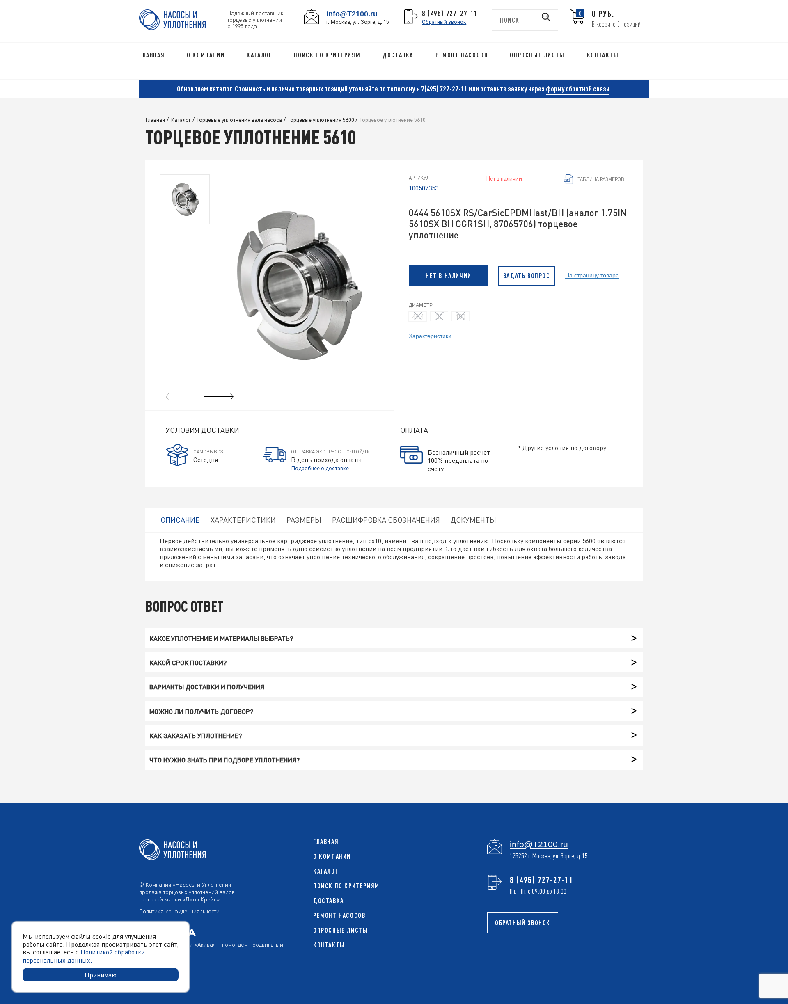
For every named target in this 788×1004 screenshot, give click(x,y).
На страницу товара (592, 275)
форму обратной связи (577, 88)
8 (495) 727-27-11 (450, 13)
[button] (219, 396)
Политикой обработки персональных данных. (84, 955)
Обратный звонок (444, 21)
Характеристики (430, 335)
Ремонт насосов (461, 55)
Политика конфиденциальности (179, 911)
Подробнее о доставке (320, 467)
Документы (473, 519)
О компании (205, 55)
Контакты (603, 55)
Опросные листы (537, 55)
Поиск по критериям (327, 55)
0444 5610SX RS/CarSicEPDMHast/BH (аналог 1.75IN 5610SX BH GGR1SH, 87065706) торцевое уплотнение (518, 223)
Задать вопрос (526, 275)
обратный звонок (522, 922)
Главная (152, 55)
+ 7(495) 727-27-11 (441, 88)
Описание (180, 519)
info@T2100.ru (352, 13)
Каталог (259, 55)
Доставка (398, 55)
